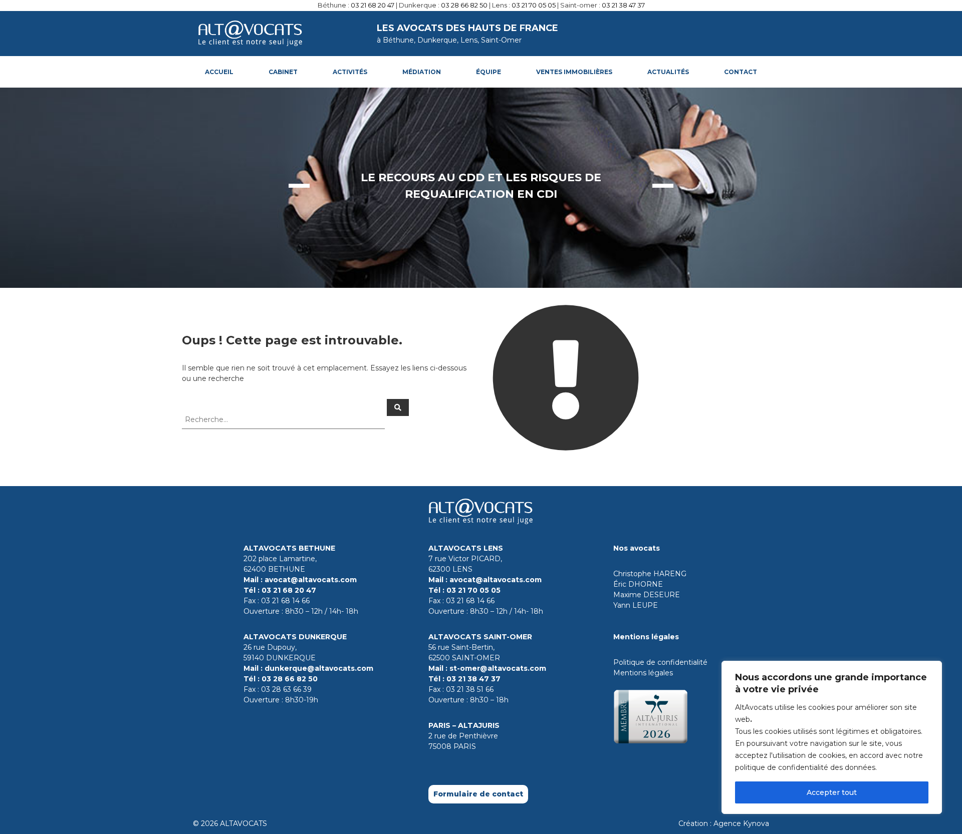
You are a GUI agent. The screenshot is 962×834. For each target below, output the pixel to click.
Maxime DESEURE (646, 594)
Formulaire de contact (478, 793)
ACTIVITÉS (350, 72)
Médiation (421, 72)
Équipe (488, 72)
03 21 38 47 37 (623, 5)
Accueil (219, 72)
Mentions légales (643, 672)
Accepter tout (832, 792)
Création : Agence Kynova (723, 823)
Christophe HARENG (649, 573)
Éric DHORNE (638, 584)
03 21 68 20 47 (372, 5)
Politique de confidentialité (660, 662)
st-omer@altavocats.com (497, 668)
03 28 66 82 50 (464, 5)
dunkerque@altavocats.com (319, 668)
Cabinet (283, 72)
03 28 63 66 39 (286, 689)
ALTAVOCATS (243, 823)
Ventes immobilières (574, 72)
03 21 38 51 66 (470, 689)
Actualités (668, 72)
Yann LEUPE (635, 605)
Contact (740, 72)
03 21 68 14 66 (285, 600)
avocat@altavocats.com (311, 579)
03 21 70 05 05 (534, 5)
